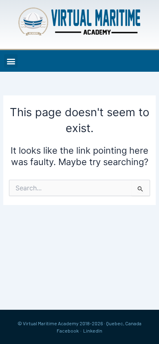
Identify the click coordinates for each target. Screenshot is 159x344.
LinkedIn (92, 330)
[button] (11, 61)
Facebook (68, 330)
